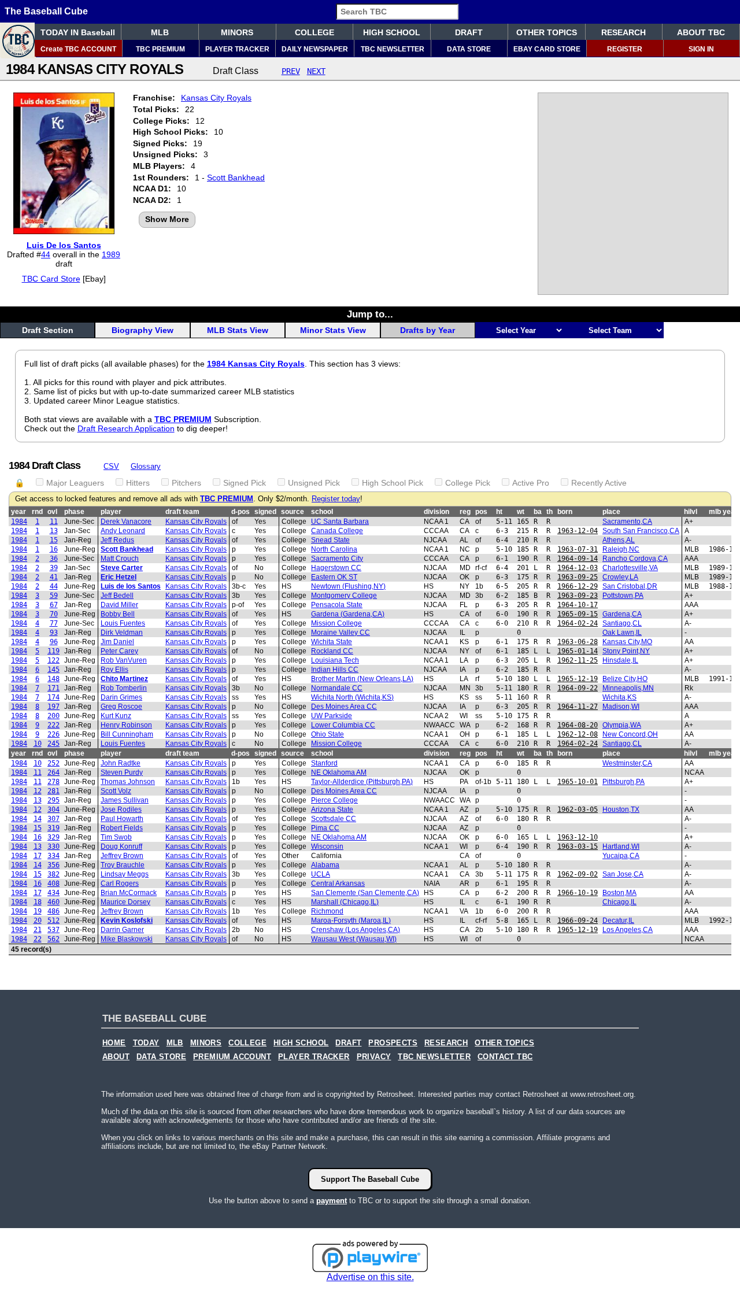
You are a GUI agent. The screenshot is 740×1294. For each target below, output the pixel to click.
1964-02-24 (577, 623)
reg (465, 512)
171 (53, 688)
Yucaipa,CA (620, 856)
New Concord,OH (630, 734)
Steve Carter (122, 568)
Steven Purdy (122, 772)
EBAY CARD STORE (546, 49)
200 (53, 716)
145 (53, 670)
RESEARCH (623, 32)
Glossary (146, 466)
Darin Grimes (121, 697)
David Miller (119, 605)
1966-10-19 (577, 893)
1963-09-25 (577, 577)
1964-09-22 (577, 688)
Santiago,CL (622, 623)
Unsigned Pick (314, 482)
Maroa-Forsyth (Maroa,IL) (351, 920)
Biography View (142, 330)
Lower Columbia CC (343, 725)
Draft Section (47, 330)
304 (53, 809)
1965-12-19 (577, 679)
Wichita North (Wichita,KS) (352, 697)
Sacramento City (337, 558)
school (322, 512)
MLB (160, 32)
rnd (37, 512)
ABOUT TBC (701, 32)
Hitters (138, 482)
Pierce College (334, 800)
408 (53, 883)
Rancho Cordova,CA (635, 558)
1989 (111, 254)
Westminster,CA (627, 763)
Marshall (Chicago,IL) (345, 902)
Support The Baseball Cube (370, 1179)
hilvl (690, 512)
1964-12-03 (577, 568)
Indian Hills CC (334, 670)
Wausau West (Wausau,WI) (354, 939)
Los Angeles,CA (627, 930)
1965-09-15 (577, 614)
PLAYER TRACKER (237, 49)
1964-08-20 (577, 725)
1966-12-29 (577, 586)
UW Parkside (331, 716)
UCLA (320, 874)
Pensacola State (336, 605)
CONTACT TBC (505, 1057)
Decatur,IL (618, 920)
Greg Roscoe (121, 707)
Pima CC (325, 828)
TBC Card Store (51, 278)
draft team (182, 512)
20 (38, 920)
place (611, 512)
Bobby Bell (118, 614)
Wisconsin (327, 846)
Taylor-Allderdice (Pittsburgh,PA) (362, 782)
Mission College (336, 623)
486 (53, 911)
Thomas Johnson (128, 782)
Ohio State (327, 734)
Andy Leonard (123, 531)
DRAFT (469, 32)
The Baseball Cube (46, 11)
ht (499, 512)
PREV (291, 71)
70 (54, 614)
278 (53, 782)
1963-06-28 (577, 642)
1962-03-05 (577, 809)
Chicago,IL (619, 902)
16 (54, 549)
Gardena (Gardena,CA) (347, 614)
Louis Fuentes (123, 623)
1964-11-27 (577, 707)
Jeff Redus (117, 540)
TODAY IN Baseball (77, 32)
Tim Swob (116, 837)
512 (53, 920)
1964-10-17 (577, 605)
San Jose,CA (622, 874)
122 (53, 660)
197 (53, 707)
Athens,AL (618, 540)
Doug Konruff (121, 846)
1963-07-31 (577, 549)
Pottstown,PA (622, 595)
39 (54, 568)
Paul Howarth (122, 819)
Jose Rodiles (121, 809)
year (18, 512)
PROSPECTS (392, 1043)
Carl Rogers (120, 883)
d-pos (240, 512)
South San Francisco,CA (640, 531)
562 (53, 939)
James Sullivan (125, 800)
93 (54, 632)
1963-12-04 (577, 531)
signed (265, 512)
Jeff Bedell (117, 595)
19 (38, 911)
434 (53, 893)
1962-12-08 (577, 734)
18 (38, 902)
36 (54, 558)
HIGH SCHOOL (391, 32)
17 (38, 856)
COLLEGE (314, 32)
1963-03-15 (577, 846)
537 (53, 930)
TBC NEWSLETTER (392, 49)
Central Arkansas (338, 883)
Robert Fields (122, 828)
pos (481, 512)
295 (53, 800)
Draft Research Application (126, 428)
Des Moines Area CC (344, 707)
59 (54, 595)
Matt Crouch (120, 558)
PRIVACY (374, 1057)
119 (53, 651)
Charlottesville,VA (630, 568)
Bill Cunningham (127, 734)
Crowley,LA (620, 577)
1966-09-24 (577, 920)
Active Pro (530, 482)
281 (53, 791)
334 (53, 856)
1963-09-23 (577, 595)
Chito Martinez (124, 679)
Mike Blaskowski (127, 939)
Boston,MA (619, 893)
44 (45, 254)
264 (53, 772)
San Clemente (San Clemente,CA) (365, 893)
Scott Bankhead (236, 177)
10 (38, 744)
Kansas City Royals (216, 97)
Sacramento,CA (627, 521)
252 (53, 763)
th (549, 512)
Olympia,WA (621, 725)
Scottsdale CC (333, 819)
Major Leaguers (75, 482)
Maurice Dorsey (125, 902)
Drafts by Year (427, 330)
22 (38, 939)
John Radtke (120, 763)
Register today (336, 499)
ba (538, 512)
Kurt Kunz (116, 716)
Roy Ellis (114, 670)
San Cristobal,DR (629, 586)
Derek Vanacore (126, 521)
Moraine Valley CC (340, 632)
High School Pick (392, 482)
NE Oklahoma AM (339, 772)
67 (54, 605)
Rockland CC (332, 651)
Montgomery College (344, 595)
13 (54, 531)
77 (54, 623)
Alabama (325, 865)
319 (53, 828)
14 (38, 819)
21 (38, 930)
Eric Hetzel (118, 577)
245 (53, 744)
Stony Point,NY (626, 651)
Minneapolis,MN (628, 688)
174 (53, 697)
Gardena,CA (622, 614)
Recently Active (599, 482)
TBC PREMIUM (160, 49)
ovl (52, 512)
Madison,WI (620, 707)
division (436, 512)
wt (520, 512)
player (111, 512)
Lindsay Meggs (125, 874)
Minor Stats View (333, 330)
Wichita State (331, 642)
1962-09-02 (577, 874)
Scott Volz (116, 791)
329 (53, 837)
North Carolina (334, 549)
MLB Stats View (237, 330)
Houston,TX (620, 809)
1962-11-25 (577, 660)
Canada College (337, 531)
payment (331, 1200)
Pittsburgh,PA (623, 782)
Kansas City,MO (627, 642)
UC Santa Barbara (340, 521)
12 (38, 791)
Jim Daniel (117, 642)
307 (53, 819)
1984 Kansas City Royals (256, 363)
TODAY (146, 1043)
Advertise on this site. (370, 1277)
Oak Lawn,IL (622, 632)
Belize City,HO (625, 679)
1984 (19, 521)
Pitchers (186, 482)
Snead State (330, 540)
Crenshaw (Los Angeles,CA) (355, 930)
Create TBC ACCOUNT (78, 49)
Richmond (327, 911)
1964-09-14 (577, 558)
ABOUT (116, 1057)
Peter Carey (119, 651)
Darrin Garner (122, 930)
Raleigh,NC (620, 549)
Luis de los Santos (131, 586)
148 (53, 679)
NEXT (316, 71)
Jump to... (370, 314)
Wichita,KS (619, 697)
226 (53, 734)
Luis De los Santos (64, 245)
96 (54, 642)
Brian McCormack (129, 893)
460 (53, 902)
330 (53, 846)
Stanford (324, 763)
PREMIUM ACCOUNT (232, 1057)
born (564, 512)
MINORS (237, 32)
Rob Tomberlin (124, 688)
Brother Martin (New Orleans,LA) (362, 679)
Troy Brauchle (123, 865)
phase (74, 512)
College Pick (467, 482)
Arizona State (332, 809)
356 (53, 865)
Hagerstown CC (336, 568)
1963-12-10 (577, 837)
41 (54, 577)
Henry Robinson (126, 725)
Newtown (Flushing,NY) (348, 586)
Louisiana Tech (335, 660)
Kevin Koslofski (127, 920)
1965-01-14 (577, 651)
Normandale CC (336, 688)
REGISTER (624, 49)
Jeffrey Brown (122, 856)
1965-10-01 (577, 782)
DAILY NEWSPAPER (315, 49)
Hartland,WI (620, 846)
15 (54, 540)
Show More (167, 219)
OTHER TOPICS (546, 32)
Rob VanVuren (124, 660)
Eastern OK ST (334, 577)
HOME (114, 1043)
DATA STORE (469, 49)
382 (53, 874)
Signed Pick (244, 482)
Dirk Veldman (122, 632)
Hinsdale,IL (620, 660)
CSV (111, 466)
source (292, 512)
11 (54, 521)
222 (53, 725)
